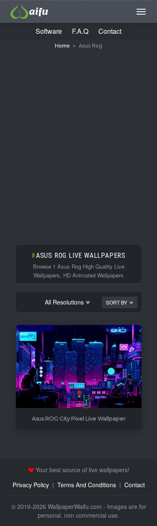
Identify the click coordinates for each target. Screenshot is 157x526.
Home (62, 46)
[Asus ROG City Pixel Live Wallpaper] (79, 367)
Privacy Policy (31, 485)
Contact (109, 31)
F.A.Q (80, 31)
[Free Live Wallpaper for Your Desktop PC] (29, 10)
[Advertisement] (78, 143)
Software (49, 31)
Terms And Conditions (86, 485)
